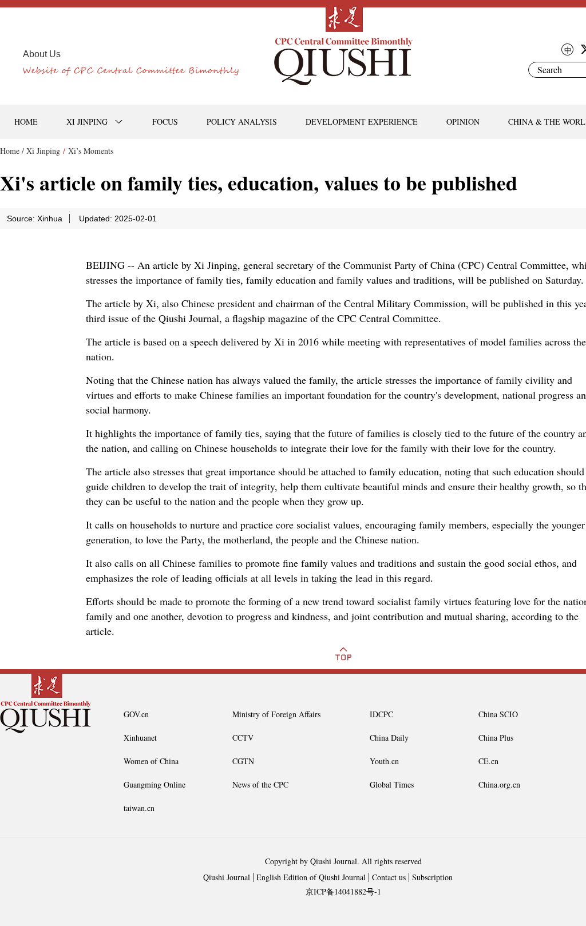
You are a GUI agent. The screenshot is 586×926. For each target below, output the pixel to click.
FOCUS (165, 121)
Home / (12, 150)
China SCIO (498, 714)
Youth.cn (384, 761)
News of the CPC (260, 784)
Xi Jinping (43, 150)
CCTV (243, 737)
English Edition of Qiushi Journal (311, 877)
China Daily (389, 737)
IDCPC (381, 714)
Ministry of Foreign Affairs (276, 714)
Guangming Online (154, 784)
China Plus (495, 737)
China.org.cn (499, 784)
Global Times (392, 784)
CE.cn (488, 761)
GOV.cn (136, 714)
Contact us (389, 877)
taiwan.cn (139, 807)
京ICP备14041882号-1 (343, 891)
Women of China (151, 761)
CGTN (243, 761)
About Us (42, 54)
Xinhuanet (140, 737)
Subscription (432, 877)
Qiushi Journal (226, 877)
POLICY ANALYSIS (242, 121)
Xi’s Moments (90, 150)
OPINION (463, 121)
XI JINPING (87, 121)
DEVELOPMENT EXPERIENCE (362, 121)
